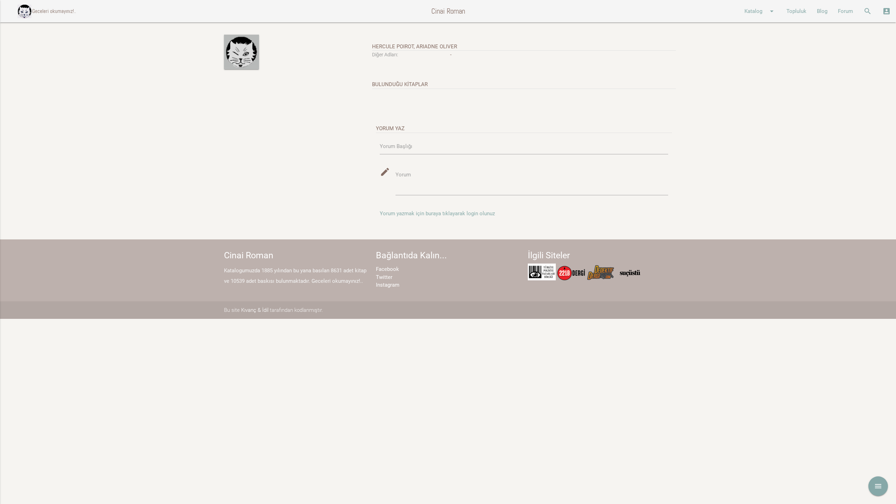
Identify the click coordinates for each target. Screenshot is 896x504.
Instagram (387, 285)
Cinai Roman (448, 11)
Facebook (387, 269)
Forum (845, 11)
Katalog (760, 11)
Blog (822, 11)
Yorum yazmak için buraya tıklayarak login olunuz (437, 213)
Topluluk (796, 11)
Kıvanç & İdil (254, 310)
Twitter (384, 277)
